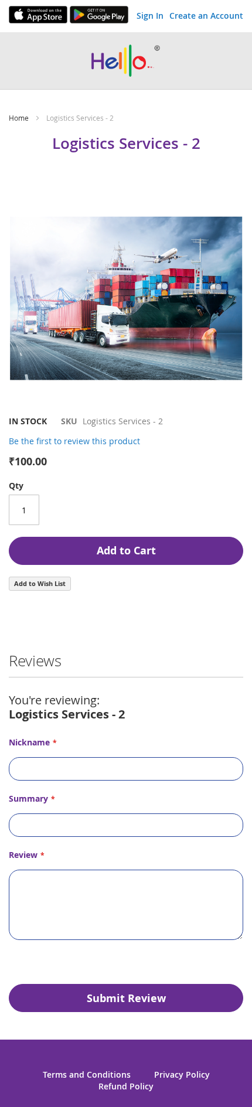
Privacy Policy (182, 1074)
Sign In (150, 15)
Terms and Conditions (87, 1074)
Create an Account (206, 15)
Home (19, 117)
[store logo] (126, 60)
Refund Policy (126, 1086)
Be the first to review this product (74, 441)
